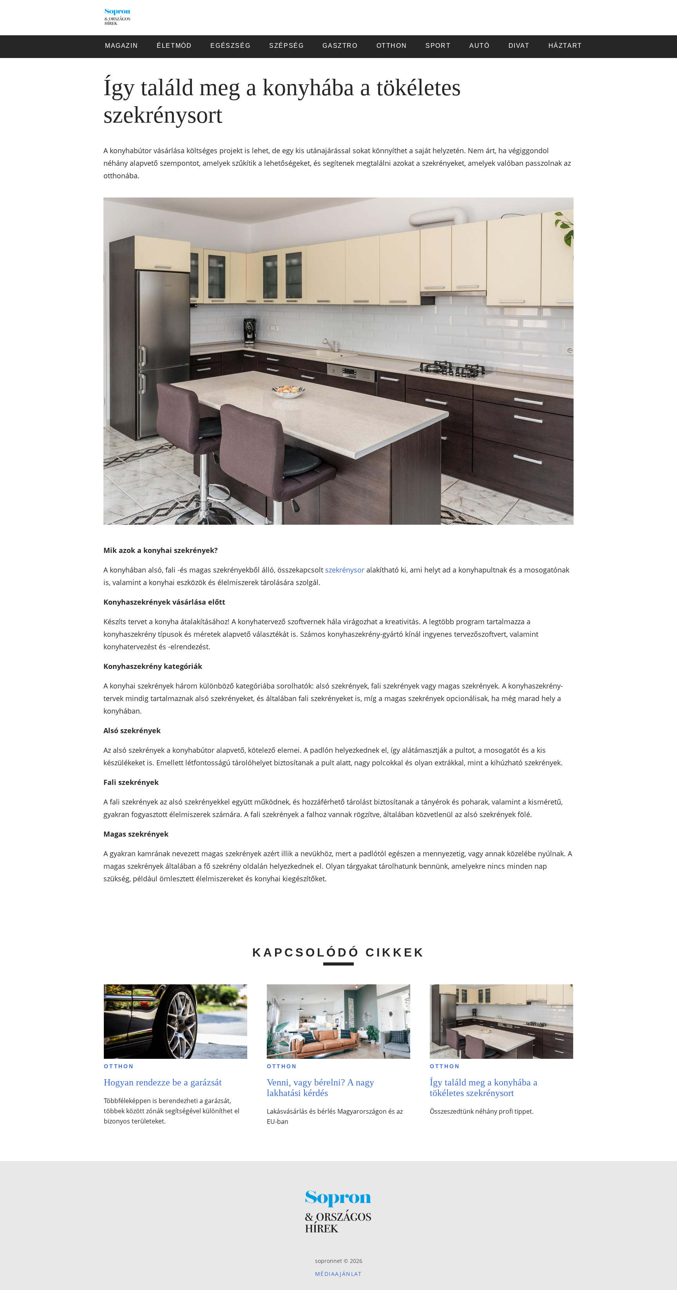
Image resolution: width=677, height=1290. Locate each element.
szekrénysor (344, 569)
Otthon (119, 1066)
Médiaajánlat (338, 1273)
